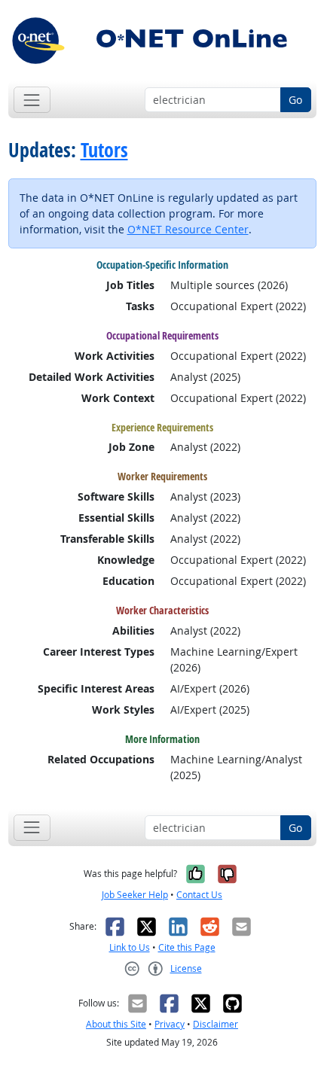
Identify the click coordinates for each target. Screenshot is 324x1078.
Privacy (169, 1024)
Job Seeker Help (135, 894)
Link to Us (129, 947)
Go (295, 100)
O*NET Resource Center (188, 229)
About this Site (116, 1024)
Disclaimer (215, 1024)
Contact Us (199, 894)
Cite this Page (186, 947)
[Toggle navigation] (32, 100)
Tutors (104, 150)
